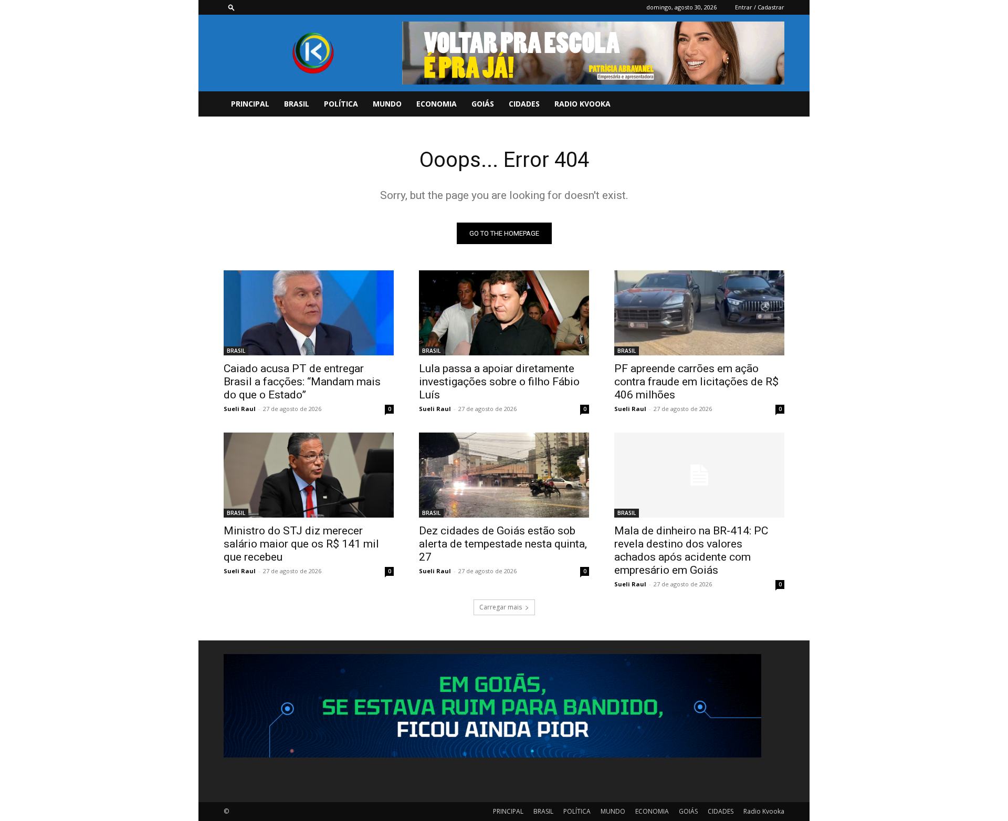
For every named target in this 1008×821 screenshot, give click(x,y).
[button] (231, 7)
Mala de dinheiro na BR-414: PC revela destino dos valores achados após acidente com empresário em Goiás (691, 550)
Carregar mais (500, 607)
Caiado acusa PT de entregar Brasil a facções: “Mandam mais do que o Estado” (302, 381)
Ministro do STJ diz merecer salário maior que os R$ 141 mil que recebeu (301, 543)
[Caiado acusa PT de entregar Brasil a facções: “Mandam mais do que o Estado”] (309, 312)
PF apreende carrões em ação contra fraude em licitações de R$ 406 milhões (696, 381)
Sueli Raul (240, 409)
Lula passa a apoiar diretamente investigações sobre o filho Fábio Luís (499, 381)
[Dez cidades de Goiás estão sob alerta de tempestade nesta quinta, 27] (504, 475)
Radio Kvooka (582, 104)
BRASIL (296, 104)
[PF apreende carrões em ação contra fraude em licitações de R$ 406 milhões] (699, 312)
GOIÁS (482, 104)
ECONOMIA (436, 104)
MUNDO (387, 104)
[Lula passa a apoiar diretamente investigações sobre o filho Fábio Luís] (504, 312)
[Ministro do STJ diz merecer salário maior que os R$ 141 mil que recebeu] (309, 475)
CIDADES (524, 104)
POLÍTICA (341, 104)
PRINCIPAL (250, 104)
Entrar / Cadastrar (759, 7)
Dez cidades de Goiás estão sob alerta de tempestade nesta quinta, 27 (503, 543)
